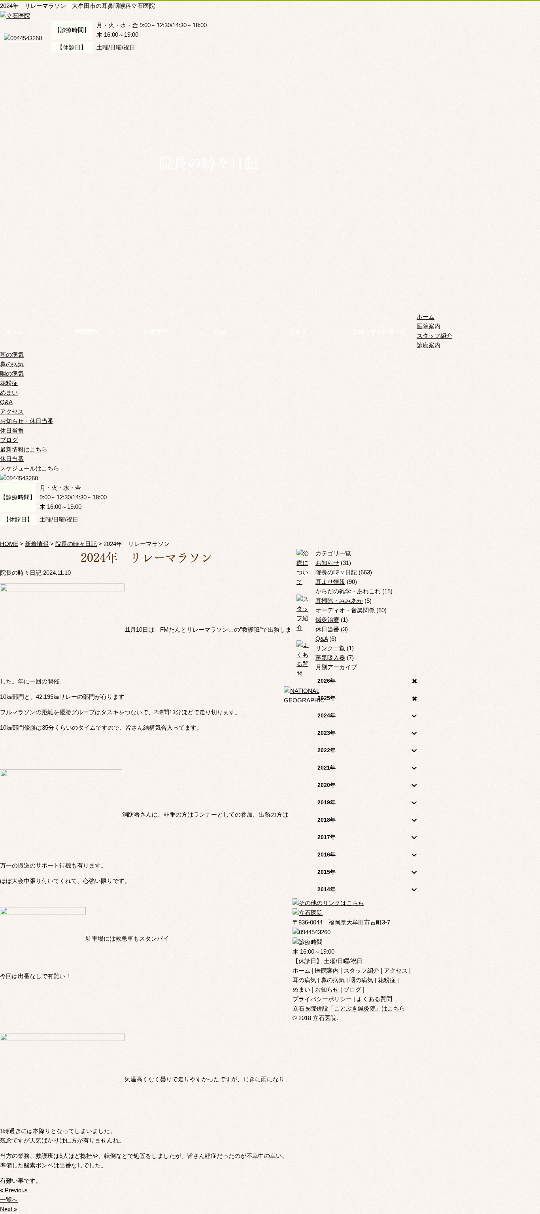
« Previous (14, 1190)
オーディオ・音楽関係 (345, 610)
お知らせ (327, 562)
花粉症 (9, 383)
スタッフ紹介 (434, 335)
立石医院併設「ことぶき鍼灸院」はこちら (349, 1008)
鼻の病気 (12, 364)
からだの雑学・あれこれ (348, 591)
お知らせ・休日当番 (379, 331)
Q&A (220, 331)
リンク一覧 (330, 648)
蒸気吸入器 (330, 657)
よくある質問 (374, 999)
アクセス (295, 331)
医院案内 (87, 331)
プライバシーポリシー (322, 999)
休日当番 (12, 430)
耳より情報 (330, 581)
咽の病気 (12, 373)
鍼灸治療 (327, 619)
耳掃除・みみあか (339, 600)
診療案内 (156, 331)
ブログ (9, 440)
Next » (8, 1209)
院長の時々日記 (336, 572)
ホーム (14, 331)
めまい (9, 392)
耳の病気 (12, 354)
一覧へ (9, 1199)
